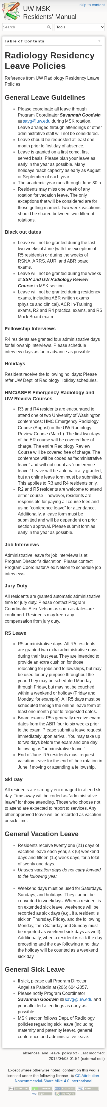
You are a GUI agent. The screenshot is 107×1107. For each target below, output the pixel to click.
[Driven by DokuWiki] (65, 1093)
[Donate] (42, 1088)
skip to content (92, 4)
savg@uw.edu (36, 121)
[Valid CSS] (42, 1093)
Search (49, 27)
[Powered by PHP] (65, 1088)
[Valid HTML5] (88, 1088)
